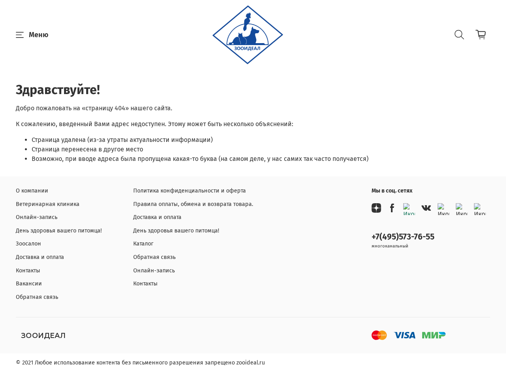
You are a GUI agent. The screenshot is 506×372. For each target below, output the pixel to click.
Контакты (28, 270)
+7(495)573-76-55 (403, 237)
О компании (32, 190)
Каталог (143, 243)
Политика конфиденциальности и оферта (189, 190)
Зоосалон (28, 243)
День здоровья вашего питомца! (59, 230)
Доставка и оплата (40, 257)
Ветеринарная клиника (47, 204)
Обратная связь (37, 297)
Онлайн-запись (36, 217)
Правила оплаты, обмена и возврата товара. (193, 204)
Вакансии (29, 283)
